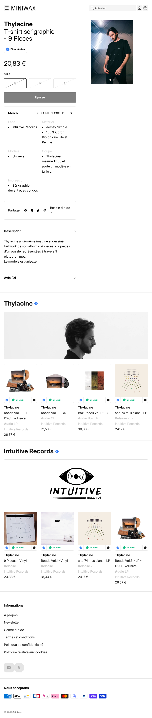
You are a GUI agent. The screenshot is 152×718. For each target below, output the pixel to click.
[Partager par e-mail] (44, 210)
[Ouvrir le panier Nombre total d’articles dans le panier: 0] (145, 8)
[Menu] (7, 8)
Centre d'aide (14, 630)
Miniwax (18, 712)
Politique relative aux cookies (25, 652)
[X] (19, 667)
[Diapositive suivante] (142, 379)
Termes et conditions (19, 637)
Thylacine (18, 24)
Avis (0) (10, 278)
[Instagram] (9, 667)
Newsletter (12, 622)
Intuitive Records (24, 127)
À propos (11, 615)
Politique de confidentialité (23, 645)
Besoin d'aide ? (60, 210)
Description (13, 231)
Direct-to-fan (17, 49)
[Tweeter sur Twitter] (38, 210)
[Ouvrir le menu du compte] (139, 8)
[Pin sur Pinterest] (31, 210)
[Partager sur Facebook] (25, 210)
